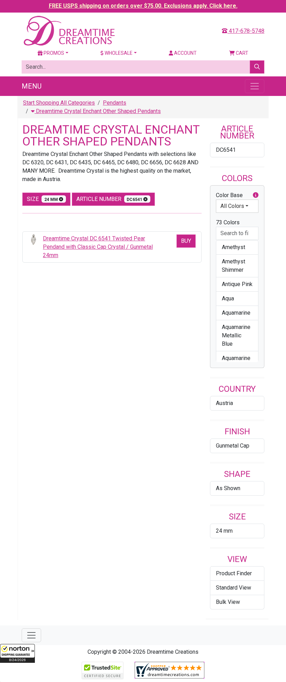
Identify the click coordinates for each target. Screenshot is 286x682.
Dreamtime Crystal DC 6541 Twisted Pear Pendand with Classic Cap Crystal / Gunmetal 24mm (98, 246)
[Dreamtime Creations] (69, 30)
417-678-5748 (245, 31)
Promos (53, 53)
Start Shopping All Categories (59, 102)
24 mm (224, 530)
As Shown (228, 488)
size (43, 199)
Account (185, 53)
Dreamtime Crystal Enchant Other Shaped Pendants (98, 111)
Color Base (229, 195)
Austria (224, 403)
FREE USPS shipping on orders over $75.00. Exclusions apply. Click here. (143, 5)
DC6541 (226, 150)
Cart (241, 53)
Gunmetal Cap (232, 445)
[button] (17, 653)
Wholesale (118, 53)
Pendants (114, 102)
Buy (186, 241)
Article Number (110, 199)
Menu (32, 86)
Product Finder (234, 573)
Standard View (233, 587)
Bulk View (228, 602)
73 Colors (228, 222)
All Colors (232, 206)
